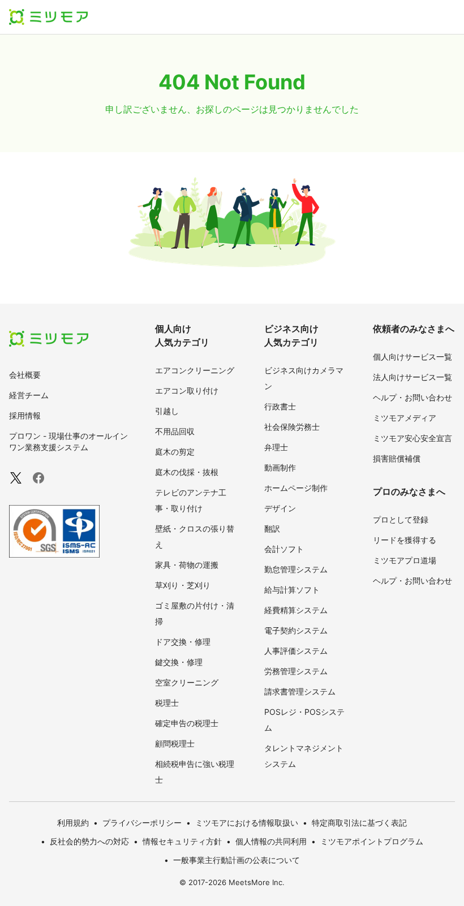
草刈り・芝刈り (182, 585)
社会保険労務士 (292, 427)
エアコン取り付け (186, 390)
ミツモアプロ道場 (404, 560)
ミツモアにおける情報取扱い (246, 822)
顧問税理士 (175, 743)
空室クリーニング (186, 682)
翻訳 (272, 528)
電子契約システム (296, 630)
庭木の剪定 (175, 451)
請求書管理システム (300, 691)
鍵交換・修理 (179, 662)
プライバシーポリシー (142, 822)
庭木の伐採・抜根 (186, 472)
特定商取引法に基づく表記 (359, 822)
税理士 (167, 702)
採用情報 (25, 415)
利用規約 (73, 822)
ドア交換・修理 (182, 641)
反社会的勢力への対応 (89, 841)
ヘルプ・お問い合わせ (412, 397)
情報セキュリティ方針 (182, 841)
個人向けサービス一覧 (412, 356)
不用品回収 (175, 431)
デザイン (280, 508)
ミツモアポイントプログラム (371, 841)
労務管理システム (296, 671)
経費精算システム (296, 610)
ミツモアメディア (404, 417)
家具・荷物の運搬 (186, 565)
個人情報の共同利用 (271, 841)
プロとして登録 (400, 519)
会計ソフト (284, 549)
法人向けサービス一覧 (412, 377)
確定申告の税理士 (186, 723)
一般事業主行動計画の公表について (236, 860)
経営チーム (29, 395)
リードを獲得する (404, 540)
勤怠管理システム (296, 569)
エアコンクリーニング (194, 370)
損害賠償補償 (396, 458)
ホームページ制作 (296, 488)
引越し (167, 411)
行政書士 (280, 406)
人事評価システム (296, 650)
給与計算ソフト (292, 589)
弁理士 (276, 447)
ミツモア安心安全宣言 (412, 438)
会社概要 (25, 374)
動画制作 (280, 467)
